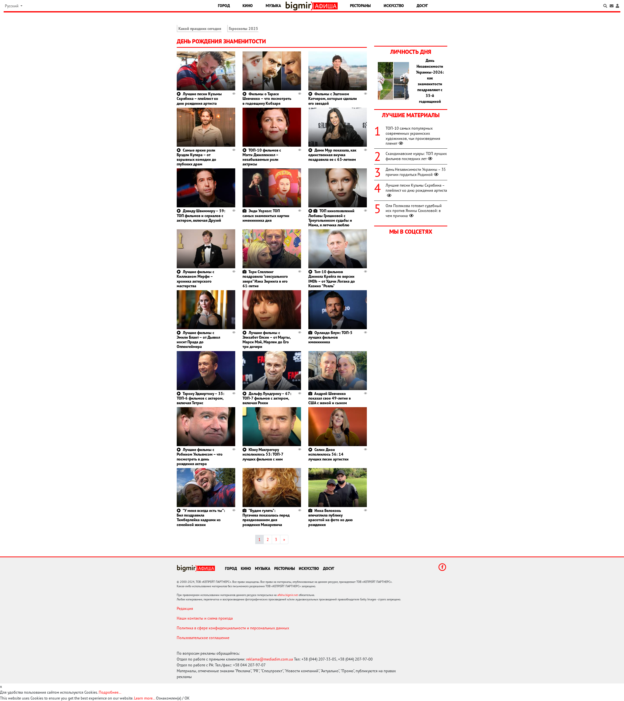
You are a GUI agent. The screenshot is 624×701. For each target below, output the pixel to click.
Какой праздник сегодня (199, 28)
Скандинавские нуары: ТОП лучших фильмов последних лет (416, 156)
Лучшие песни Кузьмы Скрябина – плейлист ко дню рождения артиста (199, 98)
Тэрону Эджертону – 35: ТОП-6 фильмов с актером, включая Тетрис (200, 398)
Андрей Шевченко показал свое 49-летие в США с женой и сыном (329, 398)
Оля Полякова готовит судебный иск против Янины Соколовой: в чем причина (414, 210)
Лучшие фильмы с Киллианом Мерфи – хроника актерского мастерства (195, 278)
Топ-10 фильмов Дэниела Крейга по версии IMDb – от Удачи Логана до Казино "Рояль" (331, 278)
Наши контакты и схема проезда (205, 618)
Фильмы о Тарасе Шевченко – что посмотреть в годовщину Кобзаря (267, 98)
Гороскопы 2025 (243, 28)
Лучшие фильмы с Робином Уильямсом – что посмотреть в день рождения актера (200, 456)
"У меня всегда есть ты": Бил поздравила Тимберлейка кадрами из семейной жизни (201, 517)
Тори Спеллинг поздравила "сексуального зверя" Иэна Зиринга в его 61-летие (265, 278)
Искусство (394, 5)
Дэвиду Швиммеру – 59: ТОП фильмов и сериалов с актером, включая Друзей (201, 215)
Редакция (185, 608)
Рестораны (360, 5)
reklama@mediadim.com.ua (269, 659)
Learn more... (144, 698)
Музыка (273, 5)
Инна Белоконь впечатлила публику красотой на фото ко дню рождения (330, 517)
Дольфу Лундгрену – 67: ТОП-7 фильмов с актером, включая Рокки (267, 398)
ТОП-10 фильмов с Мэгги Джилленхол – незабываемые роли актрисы (262, 157)
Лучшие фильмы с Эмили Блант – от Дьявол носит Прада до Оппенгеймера (198, 339)
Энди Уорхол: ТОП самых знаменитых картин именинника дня (266, 215)
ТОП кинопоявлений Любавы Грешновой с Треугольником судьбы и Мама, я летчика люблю (331, 217)
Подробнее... (110, 692)
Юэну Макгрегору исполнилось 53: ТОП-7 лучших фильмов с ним (263, 454)
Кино (248, 5)
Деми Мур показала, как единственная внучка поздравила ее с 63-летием (332, 155)
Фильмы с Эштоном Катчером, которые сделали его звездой (332, 98)
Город (224, 5)
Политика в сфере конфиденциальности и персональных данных (233, 627)
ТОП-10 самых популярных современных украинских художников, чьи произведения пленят (413, 136)
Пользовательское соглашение (203, 637)
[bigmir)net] (299, 6)
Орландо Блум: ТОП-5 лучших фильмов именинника (330, 337)
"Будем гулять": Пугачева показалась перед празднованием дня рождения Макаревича (266, 517)
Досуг (422, 5)
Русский (12, 5)
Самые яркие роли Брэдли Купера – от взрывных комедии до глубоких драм (196, 157)
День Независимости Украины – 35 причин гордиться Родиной (416, 172)
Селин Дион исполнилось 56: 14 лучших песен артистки (328, 454)
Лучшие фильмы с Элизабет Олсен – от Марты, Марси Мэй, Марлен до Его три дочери (267, 339)
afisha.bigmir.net (287, 595)
